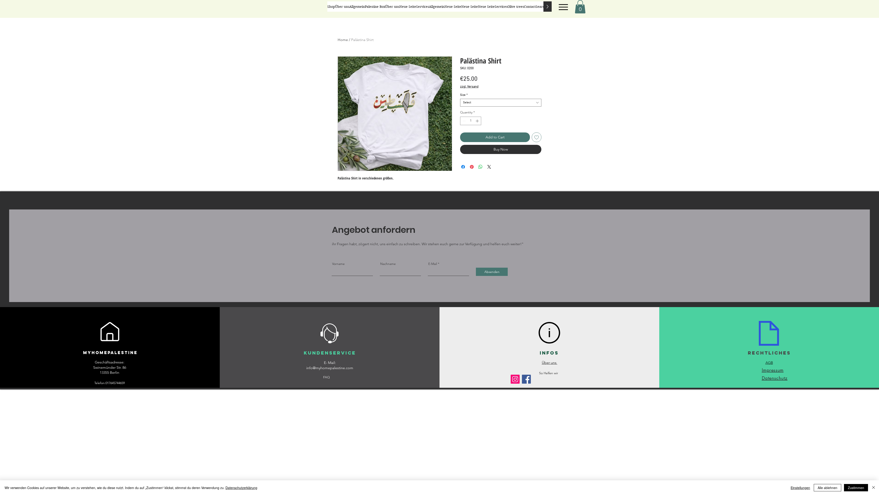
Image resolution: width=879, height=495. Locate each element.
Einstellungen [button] (800, 487)
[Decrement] (464, 121)
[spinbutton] (471, 121)
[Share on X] (489, 167)
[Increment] (477, 121)
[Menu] (563, 7)
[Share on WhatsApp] (480, 167)
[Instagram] (515, 379)
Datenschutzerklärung (241, 487)
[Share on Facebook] (463, 167)
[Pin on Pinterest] (472, 167)
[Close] (873, 487)
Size (464, 95)
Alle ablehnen (827, 487)
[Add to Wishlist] (536, 137)
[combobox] (500, 103)
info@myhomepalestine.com (329, 368)
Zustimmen (856, 487)
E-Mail (432, 263)
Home (343, 40)
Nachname (388, 263)
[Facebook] (526, 379)
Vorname (338, 263)
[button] (580, 7)
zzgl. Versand (469, 87)
